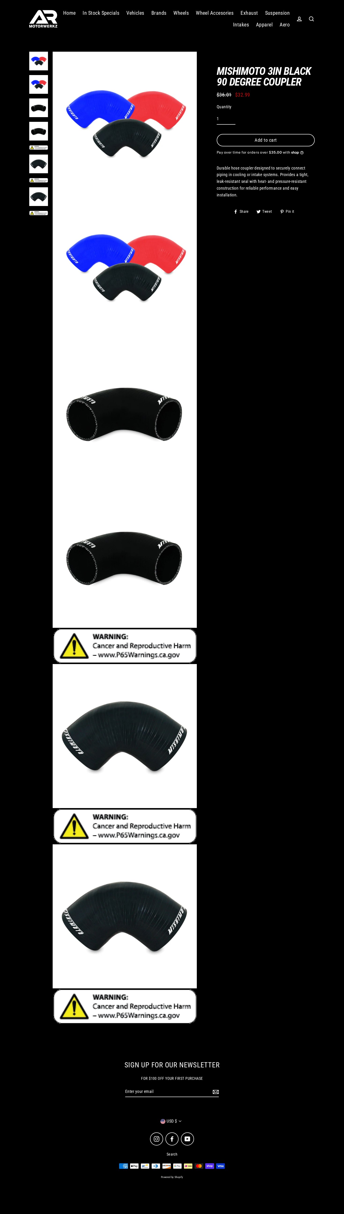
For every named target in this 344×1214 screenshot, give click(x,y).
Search (172, 1154)
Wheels (181, 13)
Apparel (264, 25)
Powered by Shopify (172, 1177)
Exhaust (249, 13)
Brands (159, 13)
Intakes (241, 25)
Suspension (277, 13)
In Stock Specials (101, 13)
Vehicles (135, 13)
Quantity (224, 106)
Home (69, 13)
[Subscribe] (215, 1091)
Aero (285, 25)
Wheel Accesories (215, 13)
